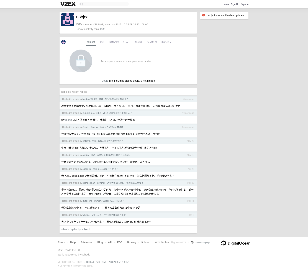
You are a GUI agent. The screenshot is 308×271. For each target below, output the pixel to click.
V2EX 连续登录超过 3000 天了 (117, 112)
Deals (105, 80)
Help (73, 242)
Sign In (244, 4)
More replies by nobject (76, 229)
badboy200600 (90, 98)
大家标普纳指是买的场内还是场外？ (114, 154)
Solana (145, 242)
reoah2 (68, 119)
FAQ (119, 242)
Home (226, 4)
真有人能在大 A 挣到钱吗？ (111, 140)
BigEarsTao (88, 112)
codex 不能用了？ (110, 168)
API (110, 242)
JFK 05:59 (124, 261)
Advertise (86, 242)
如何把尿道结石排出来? (116, 98)
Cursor (97, 200)
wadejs (86, 214)
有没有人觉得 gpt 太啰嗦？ (112, 126)
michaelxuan (89, 182)
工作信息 (138, 42)
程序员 (96, 168)
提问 (101, 42)
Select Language (202, 242)
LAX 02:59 (113, 261)
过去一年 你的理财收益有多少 (111, 214)
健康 (101, 98)
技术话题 (114, 42)
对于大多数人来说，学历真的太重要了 (125, 182)
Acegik (86, 126)
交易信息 (152, 42)
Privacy (131, 242)
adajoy (86, 154)
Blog (100, 242)
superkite (87, 168)
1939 (102, 29)
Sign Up (235, 4)
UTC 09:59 (89, 261)
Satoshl (86, 140)
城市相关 (166, 42)
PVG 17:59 (101, 261)
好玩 (125, 42)
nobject (91, 42)
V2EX (98, 112)
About (61, 242)
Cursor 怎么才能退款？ (113, 200)
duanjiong (87, 200)
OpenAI (94, 126)
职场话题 (101, 182)
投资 (94, 140)
